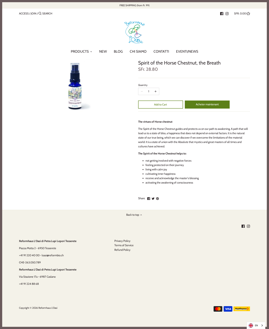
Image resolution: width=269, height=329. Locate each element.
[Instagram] (227, 13)
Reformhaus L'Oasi (47, 307)
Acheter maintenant (207, 104)
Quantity (142, 85)
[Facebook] (221, 13)
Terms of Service (124, 245)
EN (256, 325)
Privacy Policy (122, 241)
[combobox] (256, 325)
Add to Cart (160, 104)
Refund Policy (122, 250)
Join (33, 13)
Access (24, 13)
